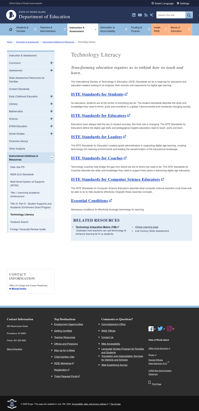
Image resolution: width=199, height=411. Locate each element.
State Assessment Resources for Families (27, 79)
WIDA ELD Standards (22, 174)
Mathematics (16, 111)
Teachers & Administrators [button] (53, 29)
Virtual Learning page (146, 227)
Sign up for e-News (64, 350)
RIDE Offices (108, 330)
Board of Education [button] (181, 29)
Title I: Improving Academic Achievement (25, 194)
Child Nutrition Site (64, 356)
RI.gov (151, 354)
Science (13, 118)
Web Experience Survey (114, 365)
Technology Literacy (22, 214)
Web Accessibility (110, 343)
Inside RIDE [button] (161, 29)
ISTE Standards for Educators (98, 115)
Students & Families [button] (27, 29)
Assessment (15, 70)
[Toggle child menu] (51, 62)
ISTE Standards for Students (97, 94)
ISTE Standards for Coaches (97, 158)
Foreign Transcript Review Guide (28, 229)
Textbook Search (19, 222)
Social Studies (17, 133)
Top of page (115, 403)
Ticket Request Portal (66, 376)
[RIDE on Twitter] (161, 328)
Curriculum (15, 63)
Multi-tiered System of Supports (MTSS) (27, 183)
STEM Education (18, 126)
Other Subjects (17, 148)
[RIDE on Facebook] (152, 329)
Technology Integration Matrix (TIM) (96, 227)
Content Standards (19, 89)
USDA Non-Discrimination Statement (160, 372)
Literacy (13, 103)
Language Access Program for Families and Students (122, 350)
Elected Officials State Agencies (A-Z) (158, 361)
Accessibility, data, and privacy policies (89, 403)
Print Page (156, 384)
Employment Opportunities (68, 324)
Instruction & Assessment (27, 41)
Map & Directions (14, 349)
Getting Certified (63, 330)
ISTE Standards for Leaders (96, 136)
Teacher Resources (64, 337)
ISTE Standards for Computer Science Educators (115, 179)
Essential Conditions (89, 200)
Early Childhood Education (23, 96)
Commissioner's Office (113, 324)
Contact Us (107, 337)
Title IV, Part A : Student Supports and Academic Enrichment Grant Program (30, 205)
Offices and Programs (66, 343)
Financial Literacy (18, 141)
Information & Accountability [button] (114, 29)
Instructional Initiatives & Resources (58, 41)
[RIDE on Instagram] (170, 328)
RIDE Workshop (62, 363)
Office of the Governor (158, 348)
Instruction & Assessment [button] (83, 29)
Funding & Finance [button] (141, 29)
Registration (60, 369)
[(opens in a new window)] (134, 15)
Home (9, 41)
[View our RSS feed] (146, 15)
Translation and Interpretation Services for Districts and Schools (122, 357)
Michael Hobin (19, 288)
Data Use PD (17, 167)
